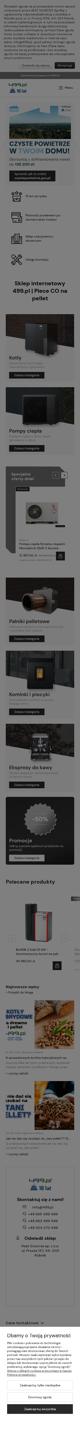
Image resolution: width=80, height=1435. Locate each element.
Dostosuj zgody (40, 1397)
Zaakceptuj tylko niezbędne (40, 1385)
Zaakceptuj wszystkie (40, 1409)
